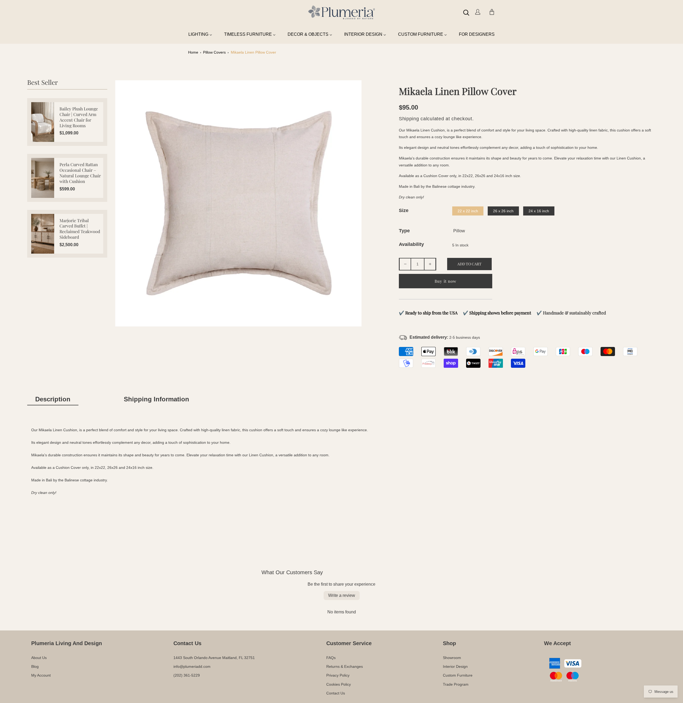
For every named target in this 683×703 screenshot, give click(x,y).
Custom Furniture (457, 675)
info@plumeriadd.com (192, 666)
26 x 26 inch (503, 211)
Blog (35, 666)
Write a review (341, 595)
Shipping (409, 118)
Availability (411, 244)
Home (193, 52)
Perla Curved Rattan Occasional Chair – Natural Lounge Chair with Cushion (80, 173)
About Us (39, 658)
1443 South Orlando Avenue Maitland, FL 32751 (214, 658)
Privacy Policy (338, 675)
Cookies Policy (338, 684)
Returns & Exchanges (344, 666)
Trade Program (455, 684)
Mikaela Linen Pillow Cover (253, 52)
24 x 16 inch (539, 211)
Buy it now (445, 281)
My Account (41, 675)
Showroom (452, 658)
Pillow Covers (214, 52)
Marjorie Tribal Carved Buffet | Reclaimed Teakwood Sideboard (79, 229)
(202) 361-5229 (186, 675)
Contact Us (335, 693)
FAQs (331, 658)
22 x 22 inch (468, 211)
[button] (466, 13)
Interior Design (455, 666)
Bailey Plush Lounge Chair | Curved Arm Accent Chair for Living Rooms (78, 117)
